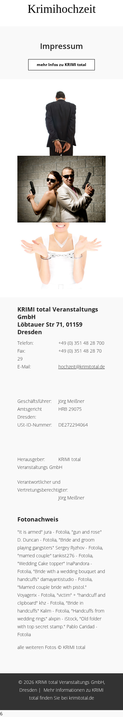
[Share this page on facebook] (40, 706)
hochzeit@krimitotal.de (81, 366)
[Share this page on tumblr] (112, 706)
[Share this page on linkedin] (98, 706)
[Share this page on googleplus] (83, 706)
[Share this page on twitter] (54, 706)
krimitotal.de (81, 698)
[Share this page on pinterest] (69, 706)
